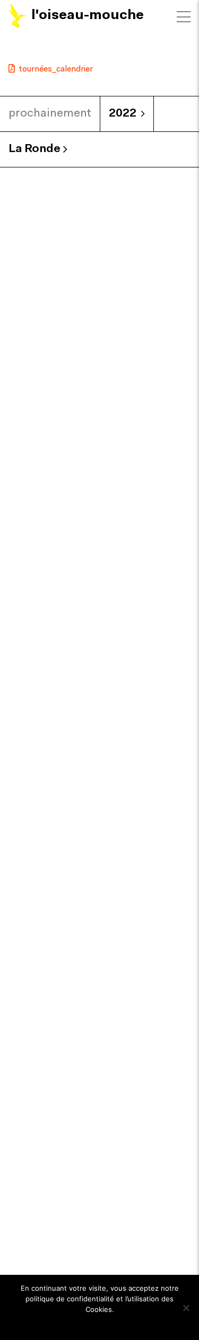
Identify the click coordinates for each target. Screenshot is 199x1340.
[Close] (184, 17)
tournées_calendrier (56, 69)
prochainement (49, 114)
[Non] (185, 1307)
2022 (122, 114)
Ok (99, 1323)
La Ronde (35, 149)
